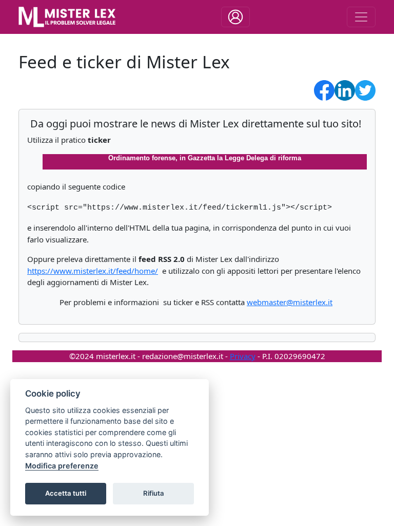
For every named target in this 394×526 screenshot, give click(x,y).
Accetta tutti (65, 493)
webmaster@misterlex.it (289, 302)
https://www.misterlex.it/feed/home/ (92, 271)
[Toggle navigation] (235, 17)
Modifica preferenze (61, 465)
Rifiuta (153, 493)
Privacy (242, 356)
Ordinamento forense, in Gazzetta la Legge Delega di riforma (204, 158)
